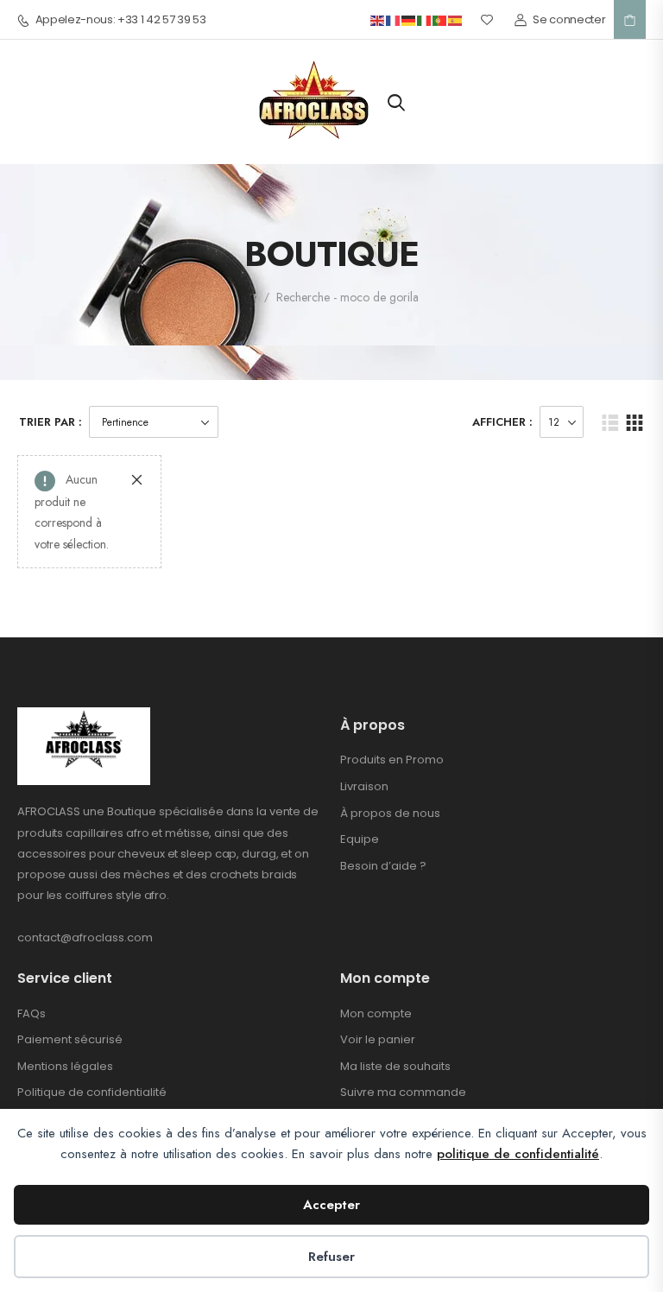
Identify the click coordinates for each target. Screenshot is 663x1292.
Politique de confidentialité (92, 1092)
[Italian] (425, 19)
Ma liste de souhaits (395, 1066)
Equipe (359, 839)
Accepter (331, 1204)
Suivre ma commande (403, 1092)
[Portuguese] (440, 19)
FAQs (31, 1013)
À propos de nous (390, 813)
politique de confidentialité (518, 1153)
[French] (393, 19)
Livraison (364, 786)
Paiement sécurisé (70, 1039)
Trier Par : (50, 422)
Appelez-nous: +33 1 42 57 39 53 (120, 20)
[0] (630, 20)
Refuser (331, 1256)
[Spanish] (456, 19)
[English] (378, 19)
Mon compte (376, 1013)
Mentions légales (65, 1066)
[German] (409, 19)
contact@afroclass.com (85, 937)
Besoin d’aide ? (383, 866)
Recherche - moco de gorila (347, 297)
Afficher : (502, 422)
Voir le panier (377, 1039)
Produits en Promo (392, 759)
